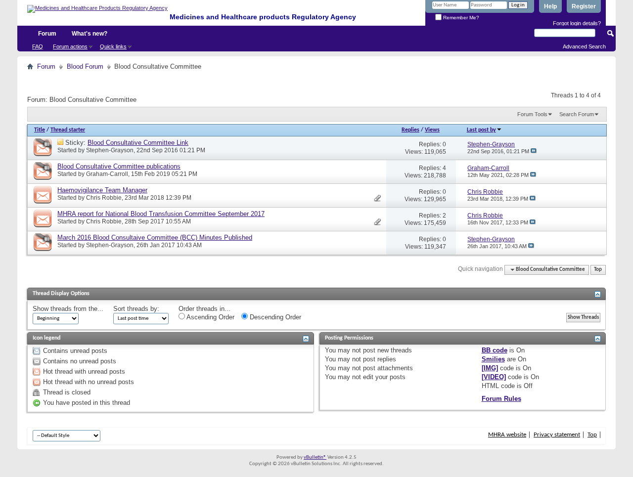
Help (550, 6)
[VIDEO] (494, 377)
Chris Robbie (104, 197)
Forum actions (70, 46)
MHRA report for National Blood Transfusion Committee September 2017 (161, 213)
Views (432, 130)
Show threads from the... (68, 308)
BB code (494, 350)
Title (39, 130)
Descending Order (274, 317)
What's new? (89, 33)
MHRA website (507, 435)
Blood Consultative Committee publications (119, 166)
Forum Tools (532, 114)
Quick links (113, 46)
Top (598, 269)
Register (584, 6)
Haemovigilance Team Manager (102, 190)
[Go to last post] (534, 151)
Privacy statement (557, 435)
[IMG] (490, 368)
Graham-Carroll (107, 174)
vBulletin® (315, 457)
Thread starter (67, 130)
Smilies (493, 359)
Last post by (481, 130)
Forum (47, 33)
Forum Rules (501, 398)
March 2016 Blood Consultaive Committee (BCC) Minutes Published (154, 237)
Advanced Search (584, 46)
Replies (410, 130)
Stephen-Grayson (110, 150)
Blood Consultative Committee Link (138, 142)
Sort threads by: (136, 308)
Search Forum (576, 114)
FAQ (37, 46)
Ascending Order (209, 317)
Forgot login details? (577, 23)
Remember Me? (460, 17)
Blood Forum (85, 66)
